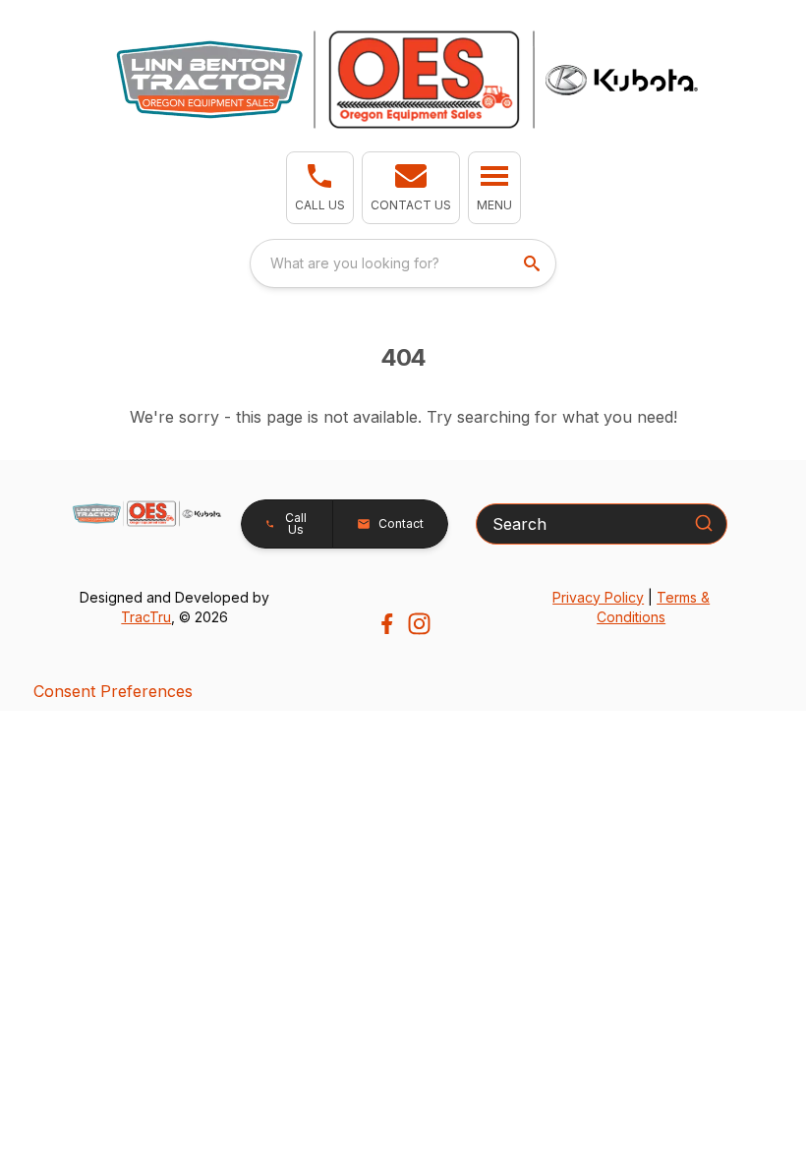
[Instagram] (419, 624)
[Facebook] (386, 624)
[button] (320, 187)
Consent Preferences (113, 691)
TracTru (146, 617)
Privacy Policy (598, 597)
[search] (533, 263)
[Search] (703, 523)
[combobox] (403, 263)
